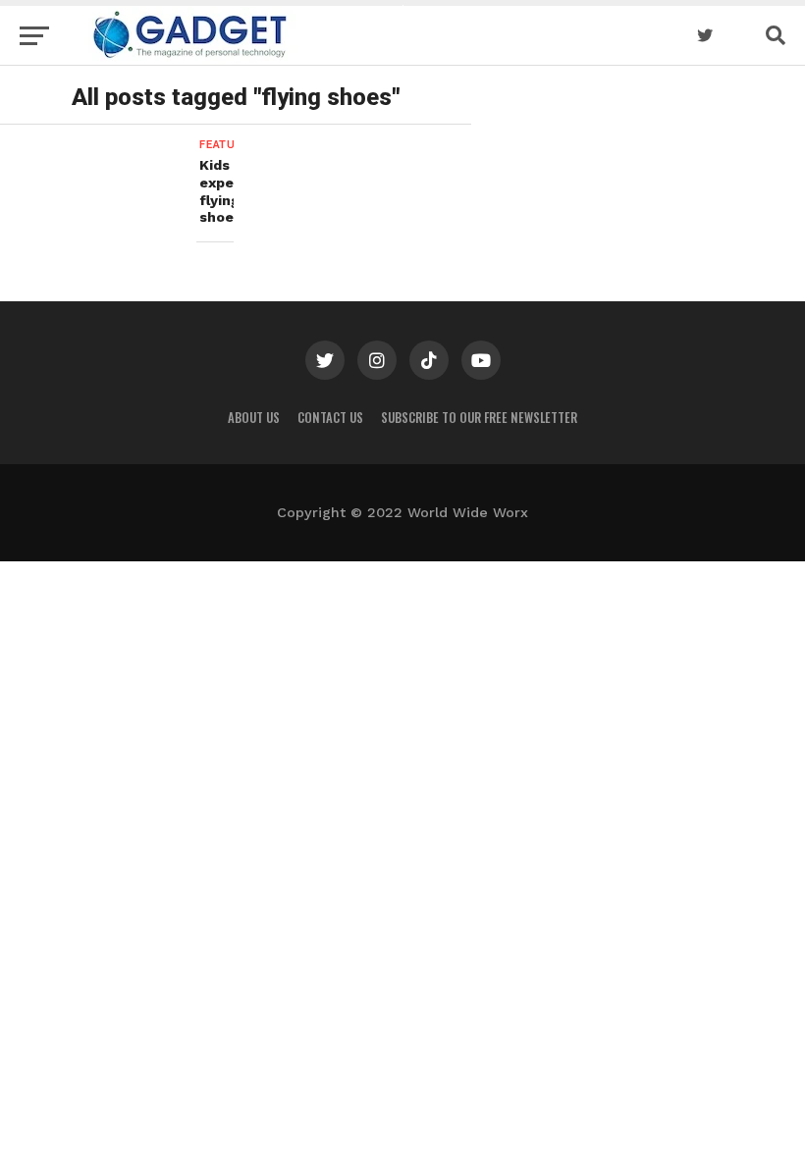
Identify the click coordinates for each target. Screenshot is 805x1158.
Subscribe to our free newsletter (479, 417)
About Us (254, 417)
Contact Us (330, 417)
